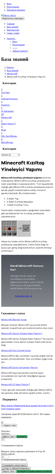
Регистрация (13, 7)
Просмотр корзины (16, 10)
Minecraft (12, 73)
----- (14, 47)
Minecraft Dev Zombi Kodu (16, 350)
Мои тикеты (7, 405)
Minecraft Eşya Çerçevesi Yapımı (19, 367)
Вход (9, 3)
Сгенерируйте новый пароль (14, 465)
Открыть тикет (13, 408)
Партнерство (13, 30)
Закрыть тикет (8, 436)
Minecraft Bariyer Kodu (14, 319)
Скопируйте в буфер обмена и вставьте (34, 471)
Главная (10, 23)
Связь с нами (13, 33)
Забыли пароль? (20, 51)
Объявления (20, 405)
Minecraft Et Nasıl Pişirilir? (15, 384)
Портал (10, 67)
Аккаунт (11, 38)
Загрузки (42, 405)
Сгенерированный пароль (13, 459)
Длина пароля (8, 454)
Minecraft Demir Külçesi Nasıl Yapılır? (21, 333)
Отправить (21, 436)
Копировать (24, 468)
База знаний (12, 26)
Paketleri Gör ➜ (23, 296)
